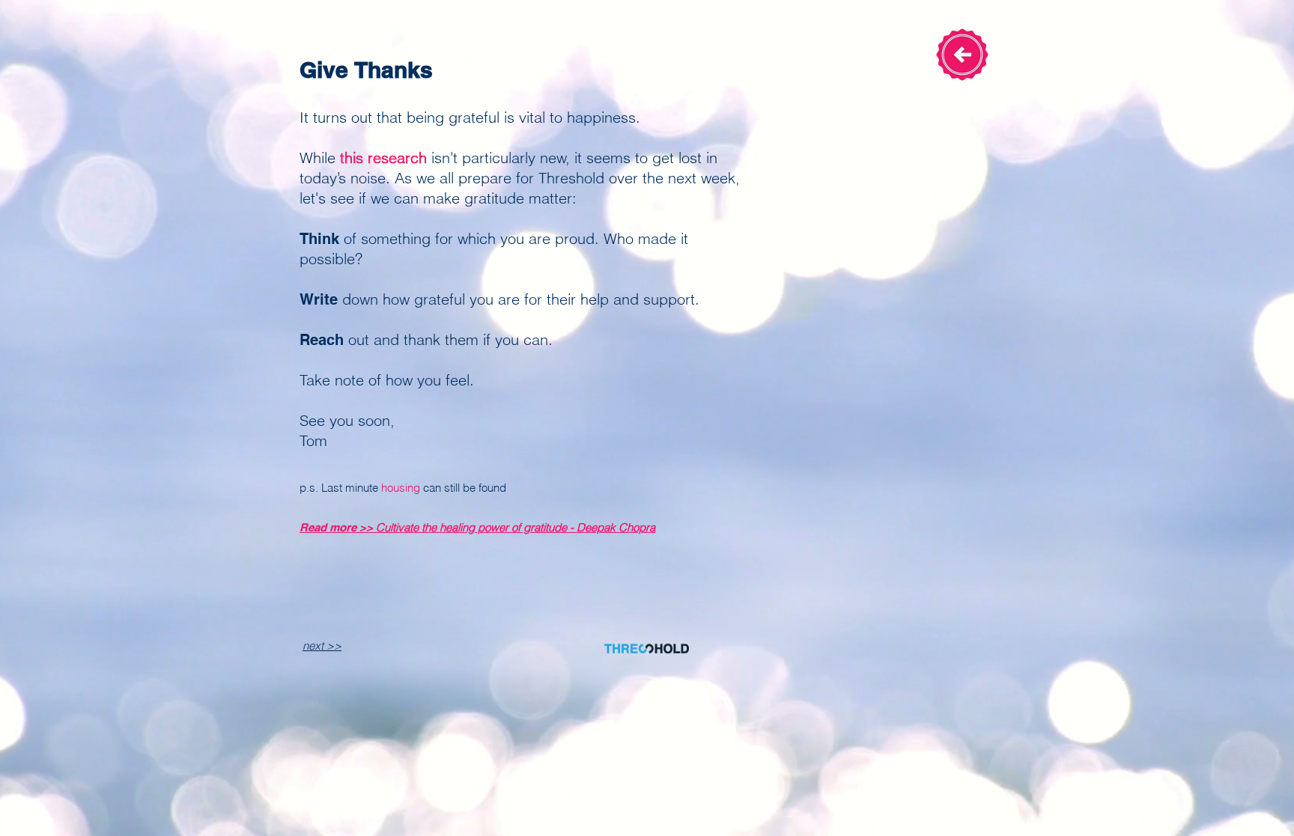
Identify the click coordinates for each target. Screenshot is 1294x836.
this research (383, 157)
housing (400, 487)
